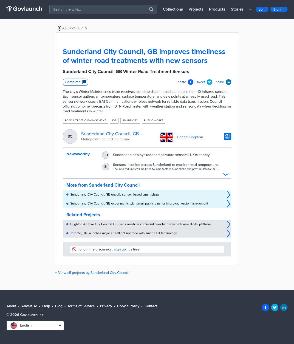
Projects (196, 9)
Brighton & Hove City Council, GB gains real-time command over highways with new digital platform (140, 224)
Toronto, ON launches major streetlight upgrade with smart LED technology (123, 233)
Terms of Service (81, 306)
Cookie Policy (128, 306)
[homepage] (24, 9)
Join (262, 9)
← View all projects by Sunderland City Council (92, 272)
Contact (150, 306)
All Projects (74, 28)
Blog (58, 306)
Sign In (279, 9)
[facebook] (265, 307)
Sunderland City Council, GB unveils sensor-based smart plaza (114, 194)
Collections (173, 9)
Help (46, 306)
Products (217, 9)
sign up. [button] (120, 249)
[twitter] (274, 307)
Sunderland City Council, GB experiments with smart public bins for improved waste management (139, 203)
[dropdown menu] (250, 9)
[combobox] (35, 325)
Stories (237, 9)
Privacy (106, 306)
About (11, 306)
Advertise (29, 306)
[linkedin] (284, 307)
